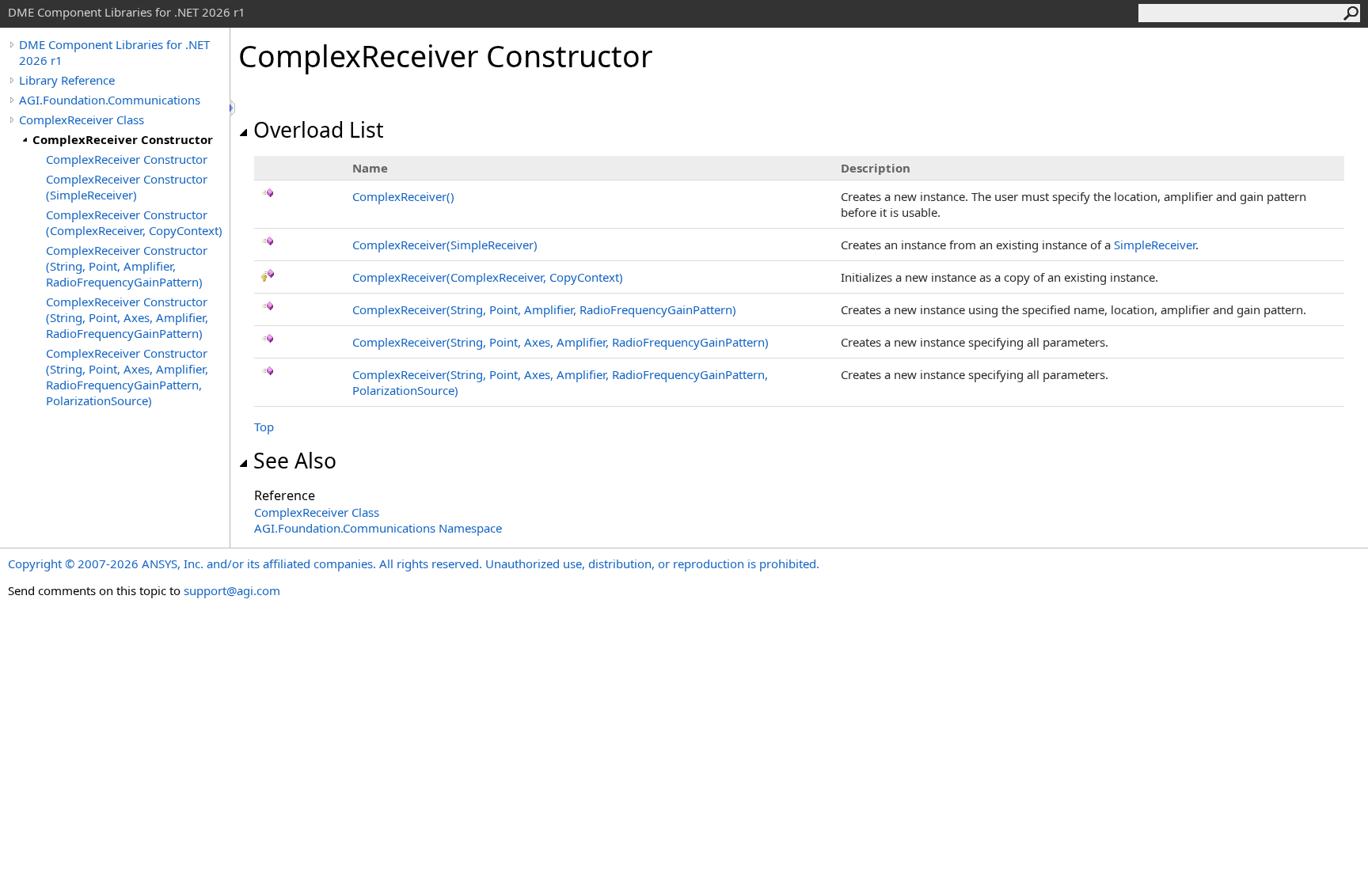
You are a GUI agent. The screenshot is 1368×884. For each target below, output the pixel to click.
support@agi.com (232, 590)
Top (264, 426)
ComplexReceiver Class (81, 119)
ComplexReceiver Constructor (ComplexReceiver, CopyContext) (134, 222)
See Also (294, 460)
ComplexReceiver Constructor (122, 139)
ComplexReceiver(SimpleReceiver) (445, 244)
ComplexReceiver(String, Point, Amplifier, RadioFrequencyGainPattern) (544, 309)
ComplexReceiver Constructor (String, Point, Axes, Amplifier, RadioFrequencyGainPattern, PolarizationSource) (127, 376)
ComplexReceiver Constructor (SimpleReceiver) (126, 187)
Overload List (318, 130)
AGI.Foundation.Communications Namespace (378, 528)
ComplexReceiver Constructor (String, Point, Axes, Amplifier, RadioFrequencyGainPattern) (127, 317)
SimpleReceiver (1154, 244)
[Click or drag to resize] (234, 108)
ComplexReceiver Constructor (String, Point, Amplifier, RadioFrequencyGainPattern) (126, 266)
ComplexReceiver (403, 196)
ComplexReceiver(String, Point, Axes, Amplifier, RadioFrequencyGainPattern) (560, 342)
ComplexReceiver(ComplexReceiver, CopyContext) (487, 277)
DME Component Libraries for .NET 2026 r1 (114, 52)
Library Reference (67, 80)
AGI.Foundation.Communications (109, 100)
